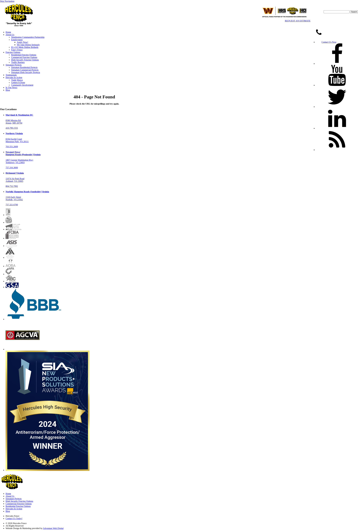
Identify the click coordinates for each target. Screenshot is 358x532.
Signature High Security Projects (25, 72)
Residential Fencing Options (23, 55)
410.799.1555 (12, 128)
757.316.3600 (12, 167)
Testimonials (11, 75)
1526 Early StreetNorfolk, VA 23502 (14, 198)
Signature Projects (14, 65)
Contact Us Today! (14, 518)
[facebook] (337, 63)
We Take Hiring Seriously (28, 45)
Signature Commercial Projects (24, 70)
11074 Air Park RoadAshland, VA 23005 (15, 179)
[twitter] (337, 107)
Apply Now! (22, 42)
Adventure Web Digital (53, 528)
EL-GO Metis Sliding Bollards (24, 47)
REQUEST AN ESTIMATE (297, 21)
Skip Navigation (7, 1)
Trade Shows (17, 80)
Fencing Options (13, 52)
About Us (10, 34)
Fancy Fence (17, 50)
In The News (11, 87)
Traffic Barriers (18, 62)
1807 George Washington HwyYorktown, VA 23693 (19, 161)
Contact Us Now (329, 42)
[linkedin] (337, 128)
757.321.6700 (12, 204)
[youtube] (337, 85)
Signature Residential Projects (24, 67)
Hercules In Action (14, 77)
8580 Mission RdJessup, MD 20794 (14, 121)
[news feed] (337, 150)
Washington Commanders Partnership (27, 37)
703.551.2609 (12, 146)
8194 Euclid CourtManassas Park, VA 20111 (17, 140)
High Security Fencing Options (25, 60)
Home (8, 32)
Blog (8, 90)
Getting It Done (18, 82)
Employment (17, 39)
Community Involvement (22, 85)
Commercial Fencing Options (24, 57)
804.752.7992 (12, 186)
